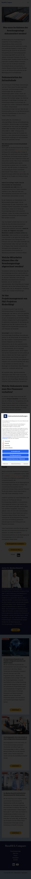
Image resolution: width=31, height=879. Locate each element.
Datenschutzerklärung (6, 437)
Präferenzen (5, 463)
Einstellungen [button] (5, 438)
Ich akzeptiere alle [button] (15, 451)
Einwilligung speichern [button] (15, 455)
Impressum (26, 463)
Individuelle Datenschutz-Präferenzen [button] (15, 459)
